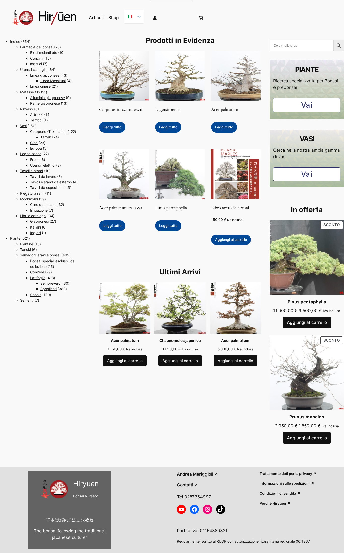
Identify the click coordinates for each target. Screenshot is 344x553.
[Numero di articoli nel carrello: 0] (200, 17)
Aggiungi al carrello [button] (231, 239)
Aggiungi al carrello (125, 360)
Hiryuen (86, 483)
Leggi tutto (112, 127)
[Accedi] (170, 17)
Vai (307, 105)
